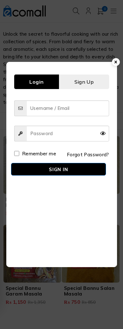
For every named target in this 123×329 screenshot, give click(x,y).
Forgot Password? (88, 155)
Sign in (58, 169)
